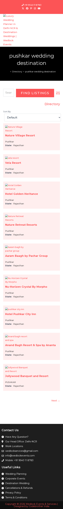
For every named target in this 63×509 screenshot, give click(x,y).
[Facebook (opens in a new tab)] (27, 8)
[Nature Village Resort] (17, 128)
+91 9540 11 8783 (32, 5)
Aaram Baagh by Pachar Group (26, 255)
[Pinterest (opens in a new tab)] (31, 8)
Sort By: (7, 111)
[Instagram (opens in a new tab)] (35, 8)
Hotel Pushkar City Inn (20, 314)
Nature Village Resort (20, 135)
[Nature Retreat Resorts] (17, 218)
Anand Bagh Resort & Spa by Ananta (30, 345)
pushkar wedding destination (40, 71)
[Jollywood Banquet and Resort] (17, 369)
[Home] (8, 71)
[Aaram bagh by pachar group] (17, 249)
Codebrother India (39, 506)
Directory (52, 104)
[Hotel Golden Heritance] (17, 187)
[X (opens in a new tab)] (23, 8)
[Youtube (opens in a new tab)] (39, 8)
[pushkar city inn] (14, 309)
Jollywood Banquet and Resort (26, 376)
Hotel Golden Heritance (21, 193)
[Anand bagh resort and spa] (17, 338)
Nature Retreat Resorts (21, 224)
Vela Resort (13, 162)
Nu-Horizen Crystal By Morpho (26, 286)
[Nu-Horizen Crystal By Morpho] (17, 280)
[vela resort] (12, 158)
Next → (55, 400)
